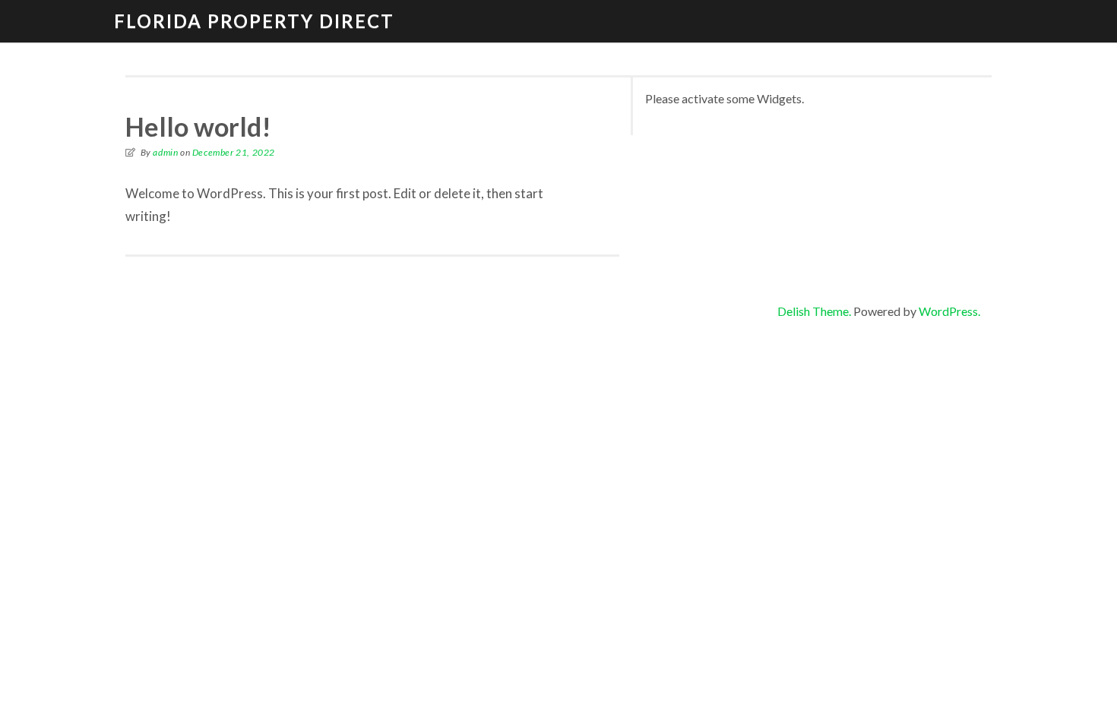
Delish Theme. (814, 311)
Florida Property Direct (254, 21)
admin (165, 152)
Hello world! (198, 126)
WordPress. (949, 311)
